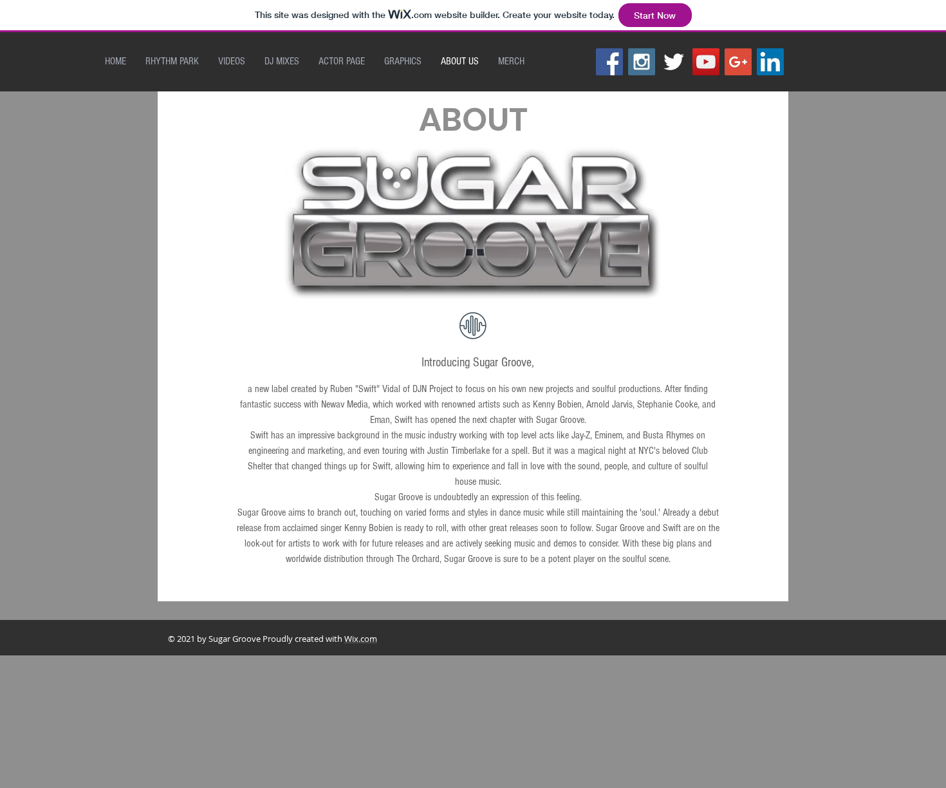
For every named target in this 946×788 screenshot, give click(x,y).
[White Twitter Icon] (673, 61)
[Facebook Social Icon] (609, 61)
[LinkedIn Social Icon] (770, 61)
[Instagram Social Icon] (641, 61)
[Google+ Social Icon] (738, 61)
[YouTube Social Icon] (705, 61)
